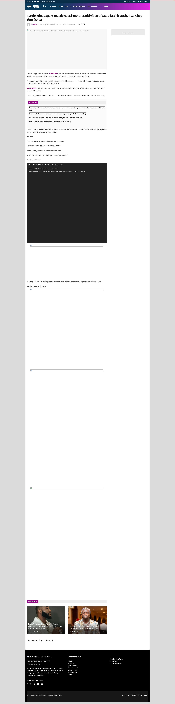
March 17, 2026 (75, 631)
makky (35, 24)
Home (54, 6)
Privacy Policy (72, 672)
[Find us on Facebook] (27, 2)
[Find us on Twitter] (29, 2)
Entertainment (79, 6)
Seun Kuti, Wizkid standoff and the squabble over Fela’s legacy (50, 122)
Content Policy (72, 670)
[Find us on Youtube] (35, 2)
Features (64, 6)
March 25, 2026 (33, 631)
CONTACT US (127, 1)
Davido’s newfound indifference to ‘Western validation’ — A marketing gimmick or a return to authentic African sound (45, 626)
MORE (106, 6)
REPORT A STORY (143, 1)
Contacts (71, 663)
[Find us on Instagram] (32, 2)
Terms (70, 674)
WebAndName (58, 695)
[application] (67, 203)
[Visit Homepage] (36, 6)
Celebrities (54, 24)
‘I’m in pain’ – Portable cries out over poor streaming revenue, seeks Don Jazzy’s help (57, 114)
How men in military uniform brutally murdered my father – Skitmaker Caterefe (55, 118)
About (70, 661)
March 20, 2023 (44, 24)
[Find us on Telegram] (38, 2)
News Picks (95, 6)
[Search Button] (147, 6)
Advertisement (73, 668)
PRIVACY (134, 1)
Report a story (72, 665)
